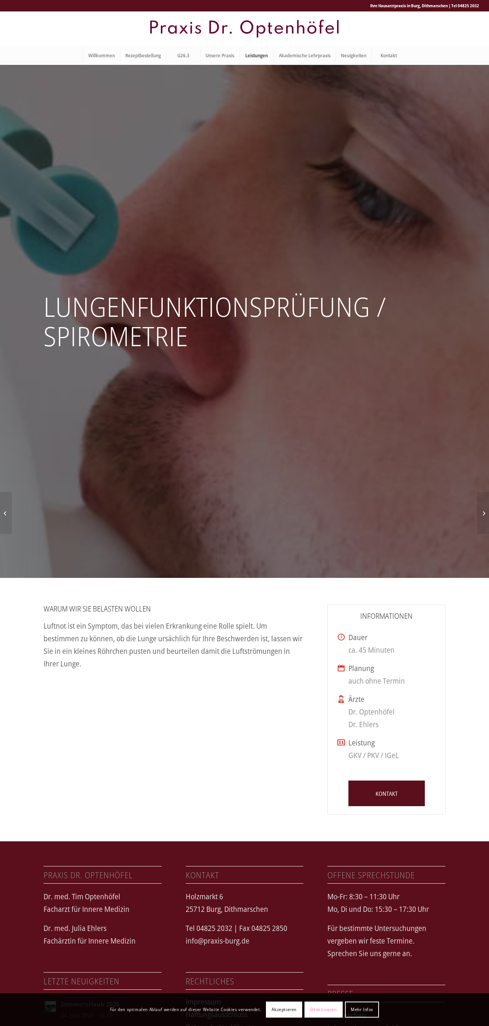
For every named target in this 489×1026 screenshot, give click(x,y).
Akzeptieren (284, 1009)
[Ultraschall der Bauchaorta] (6, 513)
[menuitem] (101, 55)
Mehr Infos (362, 1009)
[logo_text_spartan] (244, 28)
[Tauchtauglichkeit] (483, 513)
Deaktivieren (323, 1009)
